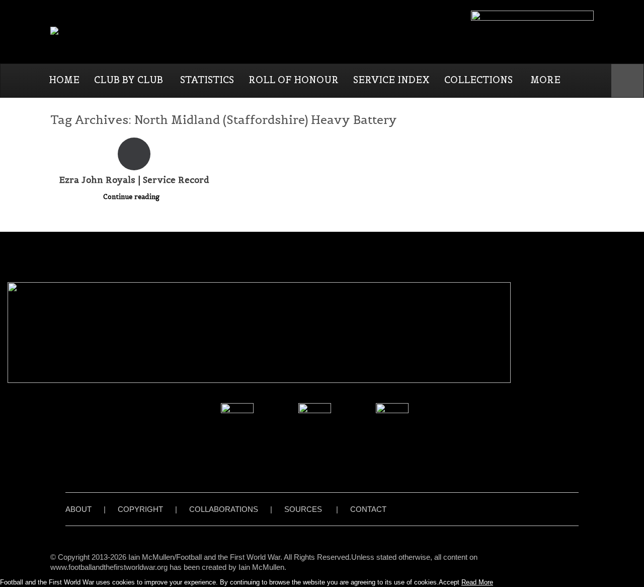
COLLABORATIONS (223, 509)
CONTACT (368, 509)
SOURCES (303, 509)
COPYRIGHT (140, 509)
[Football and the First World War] (119, 31)
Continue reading (132, 196)
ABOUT (78, 509)
